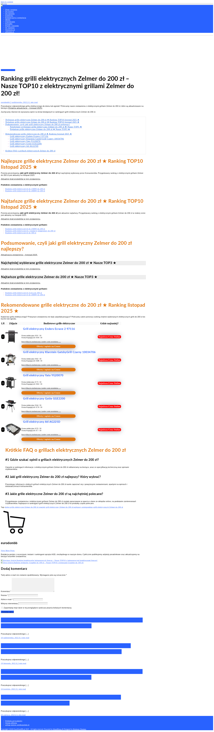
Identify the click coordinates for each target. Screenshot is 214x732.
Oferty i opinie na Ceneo (48, 346)
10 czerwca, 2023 (8, 715)
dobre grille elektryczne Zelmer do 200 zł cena (23, 507)
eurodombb (5, 102)
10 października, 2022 (10, 638)
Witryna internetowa (9, 603)
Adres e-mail (7, 599)
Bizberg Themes (79, 729)
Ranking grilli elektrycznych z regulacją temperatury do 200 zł (30, 231)
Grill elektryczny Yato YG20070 (25, 141)
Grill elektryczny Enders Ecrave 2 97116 (29, 136)
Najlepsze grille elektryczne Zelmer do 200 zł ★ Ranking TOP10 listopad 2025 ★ (42, 120)
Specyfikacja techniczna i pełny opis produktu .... (41, 342)
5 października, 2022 (19, 102)
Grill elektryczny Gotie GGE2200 (26, 143)
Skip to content (7, 2)
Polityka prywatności (13, 721)
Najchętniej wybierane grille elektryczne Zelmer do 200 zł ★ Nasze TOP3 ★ (46, 127)
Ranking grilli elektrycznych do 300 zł (20, 233)
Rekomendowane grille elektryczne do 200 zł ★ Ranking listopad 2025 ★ (38, 134)
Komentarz (6, 591)
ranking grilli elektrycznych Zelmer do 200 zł (105, 507)
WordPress (57, 729)
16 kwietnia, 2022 (8, 689)
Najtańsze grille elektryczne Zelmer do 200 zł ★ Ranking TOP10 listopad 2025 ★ (42, 122)
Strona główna (11, 723)
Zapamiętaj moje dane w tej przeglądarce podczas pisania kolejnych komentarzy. (38, 608)
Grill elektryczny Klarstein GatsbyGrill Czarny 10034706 (37, 139)
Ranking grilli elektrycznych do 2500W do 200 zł (25, 229)
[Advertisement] (107, 52)
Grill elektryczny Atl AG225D (24, 146)
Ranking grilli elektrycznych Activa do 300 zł (23, 293)
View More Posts (8, 551)
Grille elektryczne (8, 70)
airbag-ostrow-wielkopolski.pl (17, 725)
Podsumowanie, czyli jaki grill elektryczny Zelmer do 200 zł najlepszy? (37, 124)
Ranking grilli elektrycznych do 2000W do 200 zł (25, 191)
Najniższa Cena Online (109, 337)
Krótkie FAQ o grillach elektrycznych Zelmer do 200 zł (30, 151)
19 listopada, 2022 (8, 663)
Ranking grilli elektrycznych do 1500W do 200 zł (25, 189)
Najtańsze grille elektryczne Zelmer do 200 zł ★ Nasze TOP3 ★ (40, 129)
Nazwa (4, 595)
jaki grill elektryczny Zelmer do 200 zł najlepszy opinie (64, 507)
